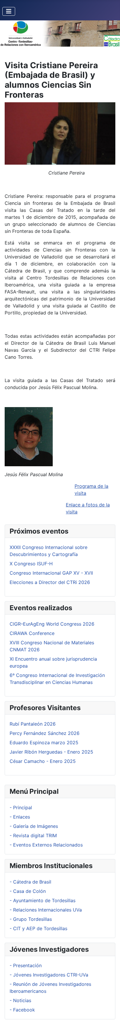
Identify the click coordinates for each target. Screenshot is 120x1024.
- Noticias (20, 1000)
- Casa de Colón (28, 891)
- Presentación (26, 965)
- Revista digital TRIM (33, 835)
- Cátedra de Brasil (30, 882)
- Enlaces (20, 817)
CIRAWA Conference (32, 633)
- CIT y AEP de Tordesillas (38, 928)
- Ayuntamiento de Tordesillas (42, 900)
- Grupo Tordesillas (31, 919)
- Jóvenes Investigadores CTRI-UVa (49, 975)
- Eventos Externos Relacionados (46, 845)
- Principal (21, 807)
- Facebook (22, 1010)
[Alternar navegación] (8, 11)
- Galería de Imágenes (34, 826)
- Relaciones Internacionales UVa (46, 910)
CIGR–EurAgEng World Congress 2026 (52, 624)
